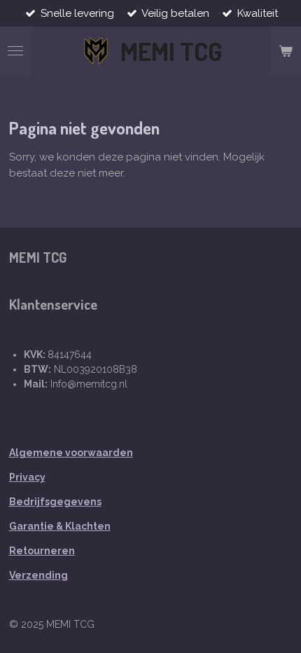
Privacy (27, 477)
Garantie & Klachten (60, 526)
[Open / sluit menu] (15, 51)
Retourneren (42, 550)
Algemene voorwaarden (71, 452)
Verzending (38, 575)
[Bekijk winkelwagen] (285, 51)
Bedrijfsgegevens (55, 501)
